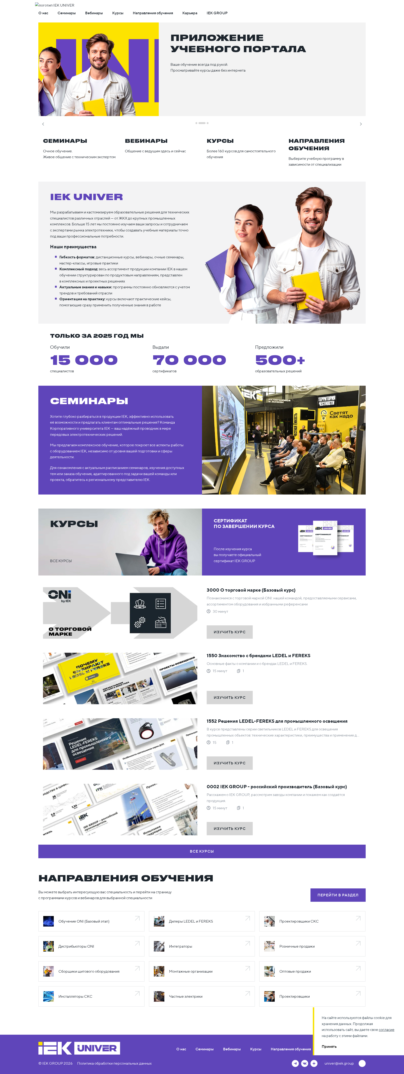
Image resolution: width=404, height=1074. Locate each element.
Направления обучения (153, 13)
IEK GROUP (217, 13)
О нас (43, 13)
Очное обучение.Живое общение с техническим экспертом (79, 148)
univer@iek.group (339, 1063)
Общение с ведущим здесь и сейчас (155, 145)
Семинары (67, 13)
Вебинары (94, 13)
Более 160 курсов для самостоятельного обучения (241, 148)
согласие (386, 1029)
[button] (43, 123)
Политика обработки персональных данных (114, 1063)
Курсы (117, 13)
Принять (329, 1046)
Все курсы (61, 560)
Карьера (189, 13)
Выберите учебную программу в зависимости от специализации (317, 152)
